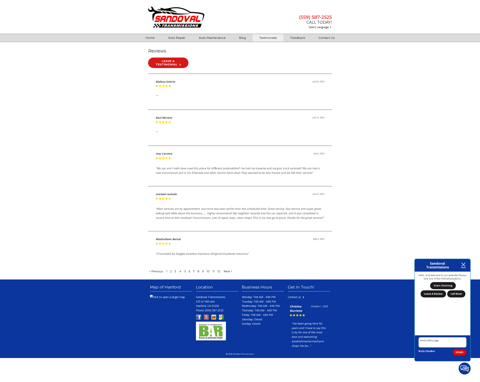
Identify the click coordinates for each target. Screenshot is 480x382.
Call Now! (456, 293)
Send (459, 352)
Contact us (294, 297)
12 (219, 271)
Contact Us (326, 38)
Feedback (297, 38)
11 (213, 271)
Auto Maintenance (212, 38)
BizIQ (421, 351)
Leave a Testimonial (167, 62)
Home (150, 38)
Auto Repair (176, 38)
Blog (242, 38)
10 (208, 271)
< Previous (156, 271)
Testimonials (268, 38)
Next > (228, 271)
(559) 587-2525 (315, 17)
